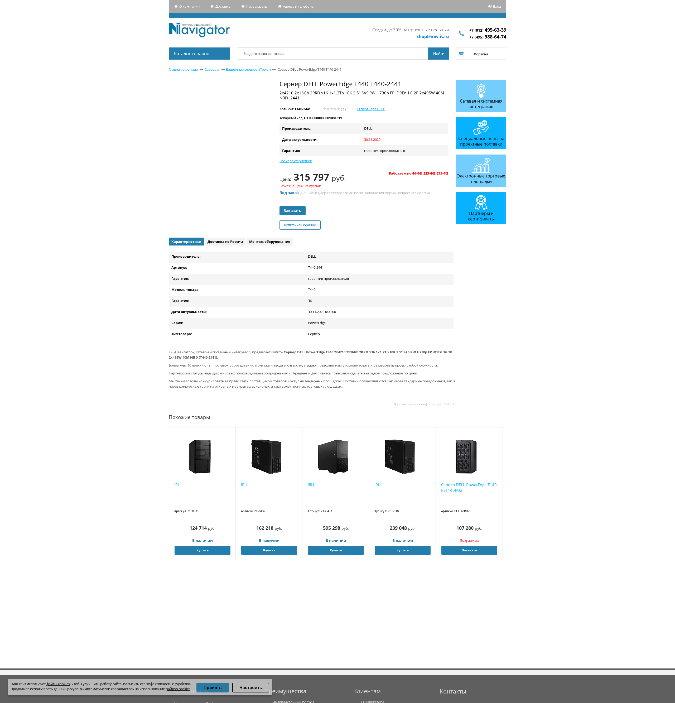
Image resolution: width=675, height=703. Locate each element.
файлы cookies (58, 683)
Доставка (222, 6)
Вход (497, 6)
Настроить (250, 687)
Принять (213, 687)
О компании (189, 6)
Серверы (212, 69)
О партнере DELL (371, 109)
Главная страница (183, 69)
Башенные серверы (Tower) (248, 69)
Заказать (292, 210)
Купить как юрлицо (300, 225)
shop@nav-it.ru (433, 36)
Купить (202, 550)
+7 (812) (487, 30)
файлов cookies (178, 688)
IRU (177, 484)
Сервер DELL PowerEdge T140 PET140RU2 (469, 487)
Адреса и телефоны (298, 6)
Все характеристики (295, 160)
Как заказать (256, 6)
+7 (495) (487, 37)
